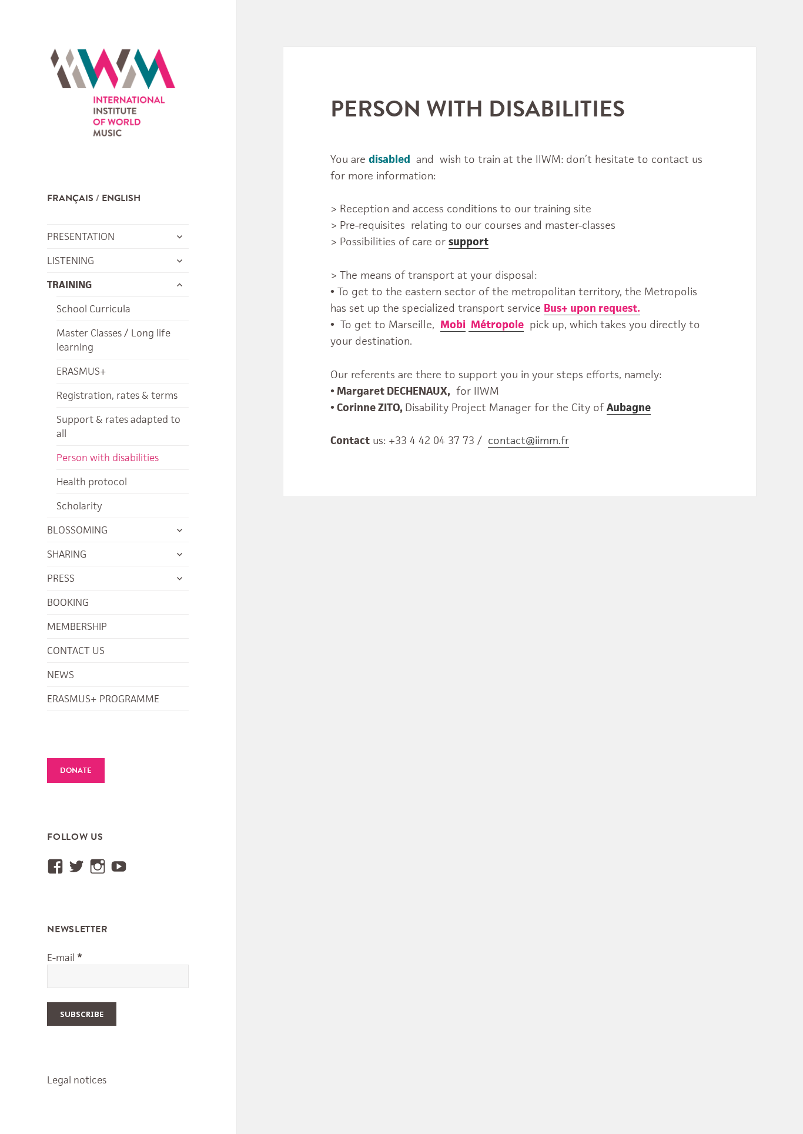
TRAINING (69, 284)
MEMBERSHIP (77, 626)
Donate (76, 770)
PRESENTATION (81, 236)
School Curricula (93, 308)
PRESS (61, 578)
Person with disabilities (107, 457)
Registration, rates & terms (117, 395)
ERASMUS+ (81, 371)
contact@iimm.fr (528, 440)
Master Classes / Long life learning (113, 339)
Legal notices (76, 1079)
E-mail (64, 957)
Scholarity (79, 505)
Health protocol (91, 481)
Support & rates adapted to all (118, 426)
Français (70, 198)
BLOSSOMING (77, 529)
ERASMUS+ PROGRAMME (103, 698)
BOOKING (68, 602)
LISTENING (70, 260)
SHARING (66, 554)
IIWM (113, 95)
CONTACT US (76, 650)
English (121, 198)
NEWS (60, 674)
